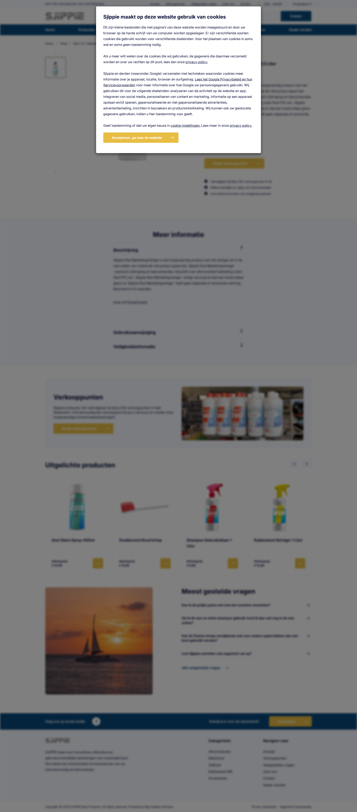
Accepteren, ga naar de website (137, 138)
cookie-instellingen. (185, 125)
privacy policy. (197, 62)
